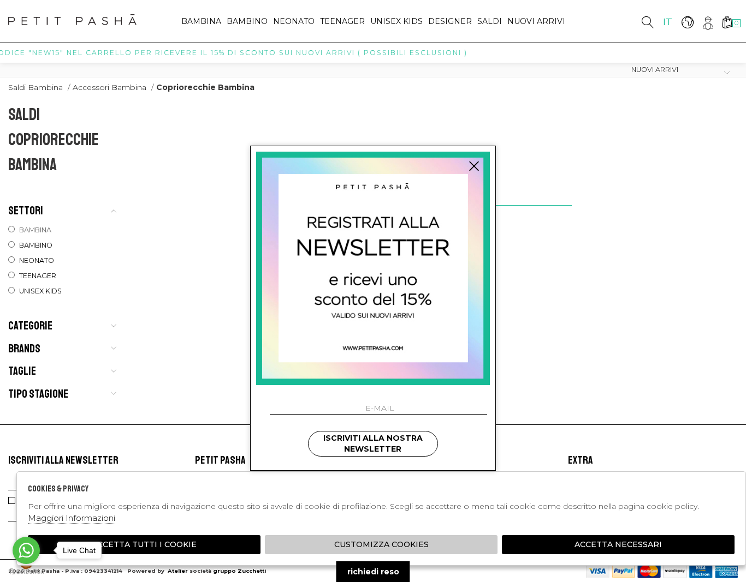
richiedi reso (373, 572)
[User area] (707, 22)
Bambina (201, 21)
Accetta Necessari (618, 544)
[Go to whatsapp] (26, 550)
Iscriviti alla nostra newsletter (373, 443)
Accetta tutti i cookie (144, 544)
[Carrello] (726, 22)
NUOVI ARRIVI (536, 21)
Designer (450, 21)
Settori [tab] (25, 210)
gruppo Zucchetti (239, 571)
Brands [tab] (24, 348)
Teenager (342, 21)
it (667, 21)
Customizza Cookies (381, 544)
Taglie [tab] (22, 371)
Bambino (247, 21)
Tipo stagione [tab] (38, 394)
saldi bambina (35, 87)
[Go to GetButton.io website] (26, 571)
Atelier (178, 571)
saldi (489, 21)
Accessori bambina (109, 87)
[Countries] (687, 22)
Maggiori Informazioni (71, 518)
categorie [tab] (30, 326)
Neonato (294, 21)
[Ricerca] (648, 22)
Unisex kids (396, 21)
